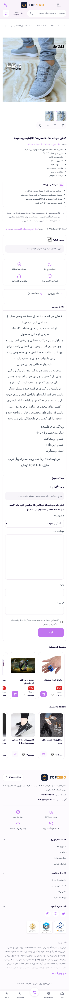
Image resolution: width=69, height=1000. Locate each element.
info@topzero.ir (46, 800)
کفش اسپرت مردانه (53, 144)
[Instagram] (55, 914)
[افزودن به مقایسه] (48, 125)
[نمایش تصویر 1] (61, 116)
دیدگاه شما (58, 531)
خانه (64, 26)
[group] (34, 676)
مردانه (45, 26)
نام (62, 585)
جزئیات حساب (60, 897)
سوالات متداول (60, 858)
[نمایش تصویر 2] (50, 116)
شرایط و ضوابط (60, 864)
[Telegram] (63, 914)
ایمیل (60, 602)
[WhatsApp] (48, 914)
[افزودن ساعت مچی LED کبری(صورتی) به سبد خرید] (15, 694)
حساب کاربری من (59, 886)
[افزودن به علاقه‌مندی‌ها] (55, 125)
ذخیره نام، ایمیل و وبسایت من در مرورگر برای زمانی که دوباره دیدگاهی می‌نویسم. (35, 622)
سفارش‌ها (62, 891)
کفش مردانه (39, 144)
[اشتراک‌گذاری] (62, 125)
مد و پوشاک (55, 26)
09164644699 (47, 795)
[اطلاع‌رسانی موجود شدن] (40, 125)
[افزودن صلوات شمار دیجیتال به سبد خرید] (43, 694)
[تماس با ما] (6, 5)
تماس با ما (61, 846)
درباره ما (63, 852)
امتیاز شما (59, 516)
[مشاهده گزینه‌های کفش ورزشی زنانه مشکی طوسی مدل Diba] (15, 754)
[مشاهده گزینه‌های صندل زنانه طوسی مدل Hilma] (43, 754)
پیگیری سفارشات (59, 880)
